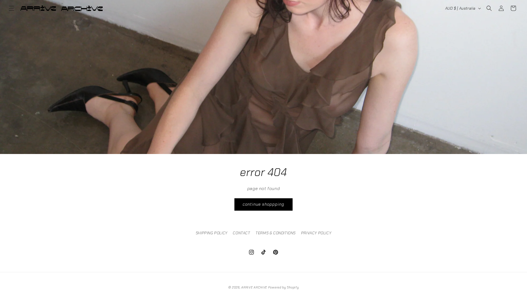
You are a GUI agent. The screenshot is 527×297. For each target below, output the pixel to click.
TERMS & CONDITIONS (276, 232)
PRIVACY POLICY (316, 232)
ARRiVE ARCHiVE (254, 287)
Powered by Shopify (283, 287)
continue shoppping (263, 204)
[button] (11, 8)
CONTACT (241, 232)
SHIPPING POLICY (212, 232)
